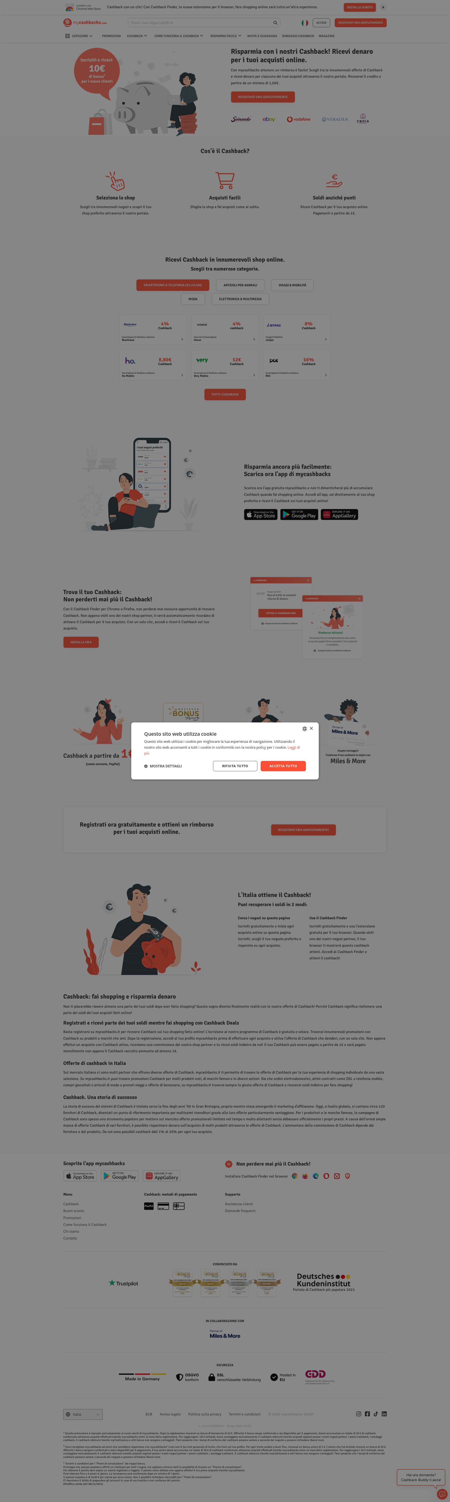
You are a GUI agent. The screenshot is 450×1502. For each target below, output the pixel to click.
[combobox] (304, 728)
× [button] (311, 728)
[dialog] (225, 750)
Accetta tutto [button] (283, 766)
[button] (163, 766)
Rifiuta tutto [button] (235, 766)
